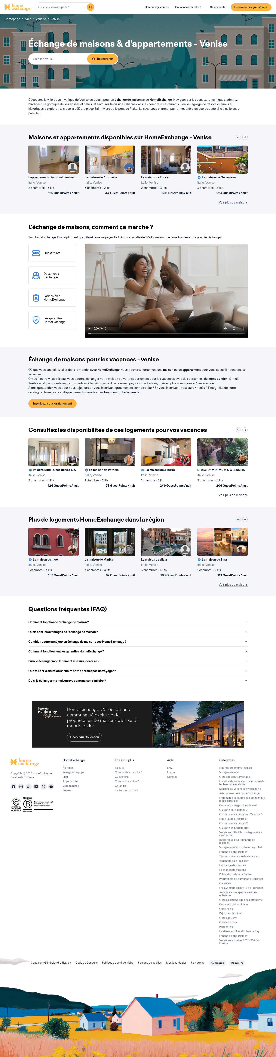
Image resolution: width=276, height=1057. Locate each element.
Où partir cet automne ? (233, 809)
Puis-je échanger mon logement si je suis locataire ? (63, 661)
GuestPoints (122, 776)
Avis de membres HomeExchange (239, 793)
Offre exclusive (228, 917)
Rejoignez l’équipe (73, 772)
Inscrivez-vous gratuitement (251, 7)
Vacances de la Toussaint (234, 860)
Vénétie (41, 19)
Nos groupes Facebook (233, 818)
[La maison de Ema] (222, 553)
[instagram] (21, 787)
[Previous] (238, 137)
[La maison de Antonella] (110, 171)
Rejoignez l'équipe (230, 913)
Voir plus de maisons (233, 202)
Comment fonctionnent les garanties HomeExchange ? (66, 651)
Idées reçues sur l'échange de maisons (237, 841)
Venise (55, 19)
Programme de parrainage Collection (241, 878)
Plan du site (197, 962)
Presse (67, 790)
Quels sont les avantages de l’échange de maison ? (63, 632)
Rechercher (105, 59)
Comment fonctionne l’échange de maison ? (58, 622)
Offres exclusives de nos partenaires (241, 899)
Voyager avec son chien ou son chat (240, 847)
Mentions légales (176, 962)
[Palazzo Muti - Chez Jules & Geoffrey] (53, 463)
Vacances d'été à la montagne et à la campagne (240, 834)
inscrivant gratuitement (117, 388)
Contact (172, 776)
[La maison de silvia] (166, 553)
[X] (44, 787)
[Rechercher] (90, 7)
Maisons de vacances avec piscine (240, 788)
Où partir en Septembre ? (234, 827)
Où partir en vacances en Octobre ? (240, 814)
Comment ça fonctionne (233, 904)
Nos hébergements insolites (236, 767)
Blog (65, 776)
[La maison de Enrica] (166, 171)
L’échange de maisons (232, 865)
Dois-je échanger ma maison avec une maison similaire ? (67, 680)
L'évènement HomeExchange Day (239, 931)
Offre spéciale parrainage (234, 776)
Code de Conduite (86, 962)
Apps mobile (70, 781)
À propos (68, 767)
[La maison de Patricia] (110, 463)
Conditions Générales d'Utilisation (51, 962)
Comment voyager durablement (238, 805)
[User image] (72, 167)
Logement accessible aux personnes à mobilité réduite (242, 799)
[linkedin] (36, 787)
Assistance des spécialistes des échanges (238, 894)
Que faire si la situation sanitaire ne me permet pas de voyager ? (72, 671)
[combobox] (65, 7)
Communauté (71, 785)
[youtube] (51, 787)
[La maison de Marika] (110, 553)
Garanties (121, 785)
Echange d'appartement (233, 851)
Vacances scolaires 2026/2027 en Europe (239, 942)
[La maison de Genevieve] (222, 171)
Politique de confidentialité (117, 962)
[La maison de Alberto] (166, 463)
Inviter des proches (126, 790)
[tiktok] (29, 787)
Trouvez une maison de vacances (239, 856)
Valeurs (119, 767)
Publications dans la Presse (235, 874)
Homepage (12, 19)
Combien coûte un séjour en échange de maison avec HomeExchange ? (77, 641)
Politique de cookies (150, 962)
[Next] (245, 137)
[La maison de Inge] (53, 553)
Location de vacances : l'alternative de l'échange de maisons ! (242, 783)
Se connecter (218, 7)
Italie (28, 19)
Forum (171, 772)
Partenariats (226, 926)
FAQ (169, 767)
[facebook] (14, 787)
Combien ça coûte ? (157, 7)
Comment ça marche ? (187, 7)
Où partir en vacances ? (233, 823)
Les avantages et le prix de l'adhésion (241, 887)
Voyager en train (229, 772)
